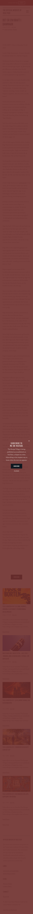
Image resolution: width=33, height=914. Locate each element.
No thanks (16, 471)
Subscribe (16, 466)
